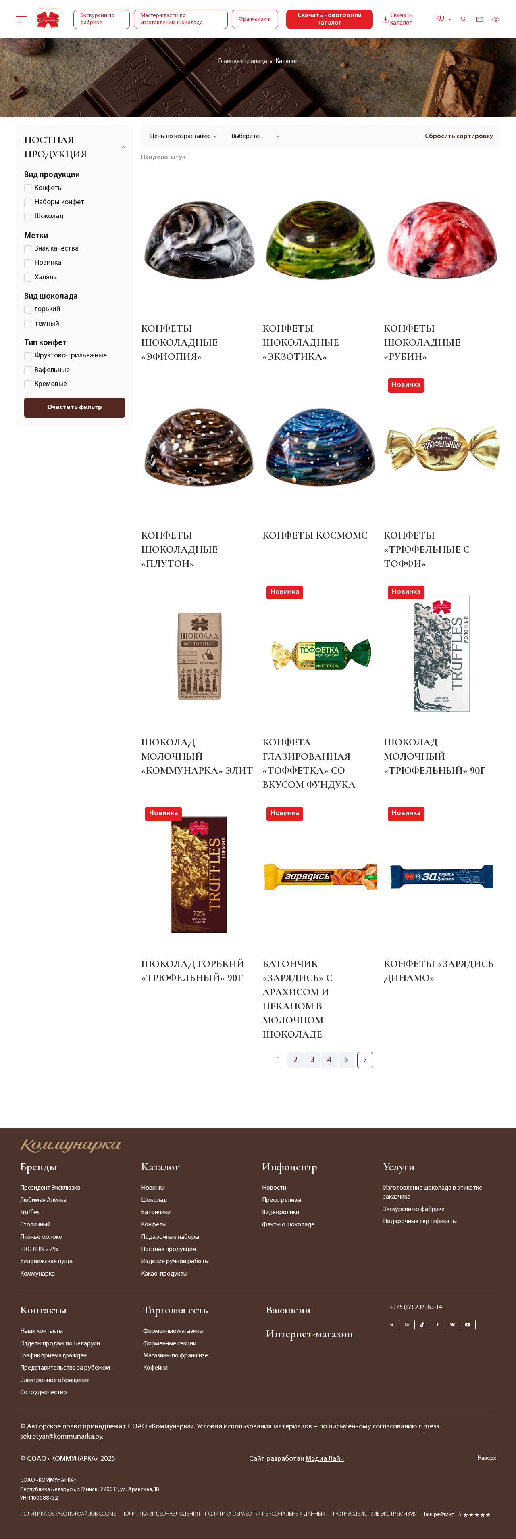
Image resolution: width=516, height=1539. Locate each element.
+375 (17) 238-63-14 (416, 1307)
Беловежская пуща (46, 1261)
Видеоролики (280, 1212)
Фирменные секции (169, 1344)
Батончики (156, 1212)
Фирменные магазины (173, 1331)
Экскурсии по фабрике (97, 19)
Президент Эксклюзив (50, 1188)
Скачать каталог (401, 19)
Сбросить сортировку (459, 136)
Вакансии (288, 1310)
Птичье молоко (41, 1237)
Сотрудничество (43, 1392)
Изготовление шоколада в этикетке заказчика (432, 1192)
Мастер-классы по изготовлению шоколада (172, 19)
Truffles (30, 1212)
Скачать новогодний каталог (330, 19)
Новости (274, 1188)
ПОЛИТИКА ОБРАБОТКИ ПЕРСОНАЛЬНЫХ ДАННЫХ (265, 1514)
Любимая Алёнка (43, 1200)
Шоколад (154, 1200)
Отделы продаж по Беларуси (60, 1344)
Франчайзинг (255, 19)
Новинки (153, 1188)
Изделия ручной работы (175, 1261)
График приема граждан (53, 1356)
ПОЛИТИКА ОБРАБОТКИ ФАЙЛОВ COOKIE (68, 1514)
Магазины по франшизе (175, 1356)
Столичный (35, 1225)
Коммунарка (37, 1274)
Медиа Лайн (325, 1459)
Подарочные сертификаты (420, 1221)
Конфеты (153, 1225)
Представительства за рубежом (65, 1368)
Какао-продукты (164, 1274)
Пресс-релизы (281, 1200)
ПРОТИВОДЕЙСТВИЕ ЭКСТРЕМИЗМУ (374, 1514)
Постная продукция (168, 1249)
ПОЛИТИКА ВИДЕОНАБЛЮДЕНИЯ (160, 1514)
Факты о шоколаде (288, 1225)
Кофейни (155, 1368)
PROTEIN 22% (39, 1249)
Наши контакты (41, 1331)
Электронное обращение (55, 1380)
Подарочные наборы (170, 1237)
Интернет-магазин (309, 1334)
